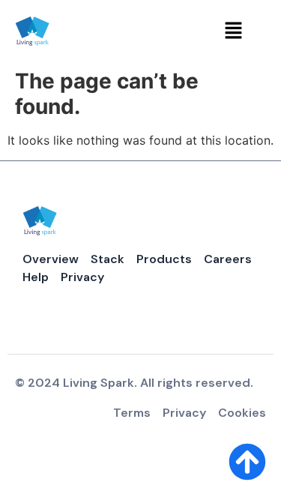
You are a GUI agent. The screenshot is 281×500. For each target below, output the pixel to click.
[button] (234, 31)
